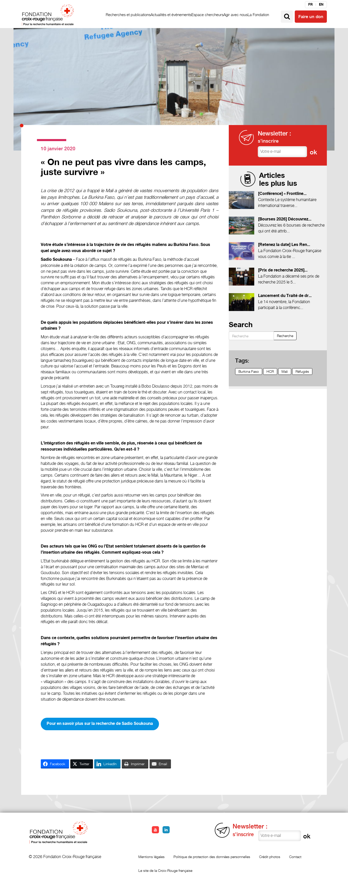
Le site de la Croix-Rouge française (165, 870)
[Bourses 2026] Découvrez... (284, 219)
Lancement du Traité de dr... (285, 296)
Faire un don (310, 16)
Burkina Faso (248, 371)
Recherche (285, 335)
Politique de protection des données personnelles (211, 856)
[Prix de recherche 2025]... (282, 270)
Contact (295, 856)
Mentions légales (151, 856)
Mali (285, 371)
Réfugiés (302, 371)
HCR (270, 371)
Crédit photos (269, 856)
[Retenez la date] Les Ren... (284, 245)
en (321, 4)
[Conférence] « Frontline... (282, 194)
